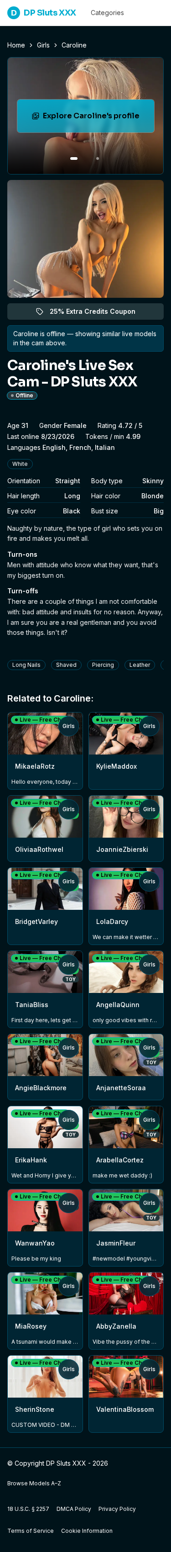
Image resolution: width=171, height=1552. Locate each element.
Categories (107, 12)
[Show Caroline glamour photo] (98, 158)
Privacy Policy (117, 1508)
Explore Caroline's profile (98, 118)
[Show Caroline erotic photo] (74, 158)
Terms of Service (30, 1530)
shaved (66, 664)
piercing (103, 664)
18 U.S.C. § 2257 (28, 1508)
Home (16, 45)
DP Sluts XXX (43, 13)
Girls (43, 45)
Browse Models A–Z (34, 1483)
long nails (26, 664)
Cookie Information (87, 1530)
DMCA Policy (74, 1508)
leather (140, 664)
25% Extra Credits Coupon (98, 313)
